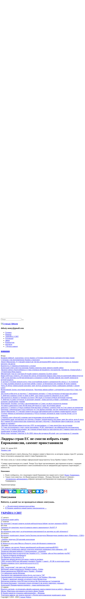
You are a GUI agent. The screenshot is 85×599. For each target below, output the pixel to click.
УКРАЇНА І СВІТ (12, 336)
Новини (8, 334)
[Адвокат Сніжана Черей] (42, 34)
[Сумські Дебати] (9, 324)
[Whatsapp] (18, 491)
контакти (8, 344)
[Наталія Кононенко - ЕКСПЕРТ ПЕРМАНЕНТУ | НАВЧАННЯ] (42, 68)
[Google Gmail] (45, 491)
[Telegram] (22, 491)
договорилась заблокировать (17, 479)
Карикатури (9, 342)
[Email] (34, 491)
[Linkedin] (14, 491)
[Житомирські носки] (42, 51)
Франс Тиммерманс (71, 475)
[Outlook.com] (41, 491)
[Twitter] (11, 491)
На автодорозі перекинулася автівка (20, 506)
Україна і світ (6, 450)
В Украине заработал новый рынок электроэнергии (26, 508)
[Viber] (30, 491)
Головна (8, 332)
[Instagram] (7, 491)
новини (5, 351)
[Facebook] (3, 491)
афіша (7, 340)
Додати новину (11, 346)
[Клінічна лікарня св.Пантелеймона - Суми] (42, 17)
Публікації (9, 338)
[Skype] (26, 491)
